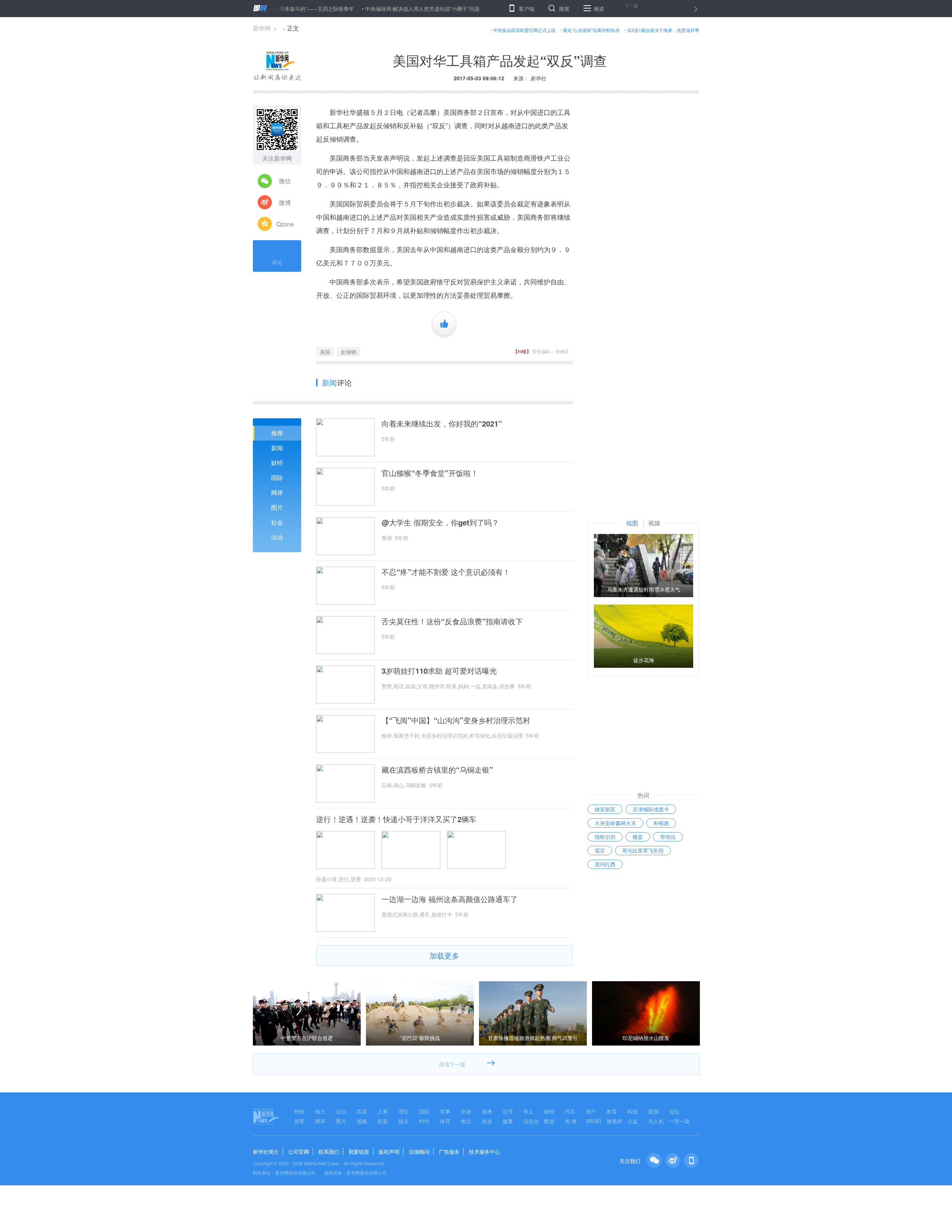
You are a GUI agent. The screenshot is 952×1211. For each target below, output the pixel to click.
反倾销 (348, 351)
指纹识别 (605, 836)
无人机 (656, 1121)
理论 (403, 1111)
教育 (612, 1111)
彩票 (382, 1121)
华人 (528, 1111)
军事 (445, 1111)
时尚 (424, 1121)
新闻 (277, 448)
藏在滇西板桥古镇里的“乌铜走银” (437, 769)
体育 (445, 1121)
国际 (277, 477)
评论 (277, 262)
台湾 (507, 1111)
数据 (549, 1121)
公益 (632, 1121)
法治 (277, 537)
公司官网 (298, 1151)
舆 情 (571, 1121)
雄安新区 (605, 809)
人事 (382, 1111)
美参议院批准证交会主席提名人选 (496, 8)
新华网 (262, 28)
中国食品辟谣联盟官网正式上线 (524, 30)
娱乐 (403, 1121)
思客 (299, 1121)
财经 (277, 462)
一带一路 (679, 1121)
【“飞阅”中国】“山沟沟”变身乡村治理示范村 (456, 720)
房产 (591, 1111)
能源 (653, 1111)
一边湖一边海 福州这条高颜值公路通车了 (450, 899)
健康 (507, 1121)
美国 (325, 351)
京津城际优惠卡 (651, 809)
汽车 (570, 1111)
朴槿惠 (661, 823)
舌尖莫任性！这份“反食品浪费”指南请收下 (452, 621)
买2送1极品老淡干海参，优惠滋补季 (663, 30)
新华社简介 (266, 1151)
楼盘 (638, 836)
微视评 (614, 1121)
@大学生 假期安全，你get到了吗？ (440, 522)
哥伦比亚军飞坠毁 (643, 850)
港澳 (487, 1111)
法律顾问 (419, 1151)
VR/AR (593, 1121)
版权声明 (389, 1151)
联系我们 (328, 1151)
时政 (299, 1111)
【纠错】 (522, 351)
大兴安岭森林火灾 (615, 823)
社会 (277, 522)
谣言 (600, 850)
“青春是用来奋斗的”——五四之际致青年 (274, 8)
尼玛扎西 (605, 864)
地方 (320, 1111)
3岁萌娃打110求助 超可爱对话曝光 (439, 671)
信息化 (531, 1121)
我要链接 (358, 1151)
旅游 (487, 1121)
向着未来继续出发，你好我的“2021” (442, 423)
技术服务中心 (484, 1151)
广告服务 (449, 1151)
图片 (277, 507)
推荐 (277, 433)
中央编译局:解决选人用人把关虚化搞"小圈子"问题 (388, 8)
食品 (466, 1121)
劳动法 (668, 836)
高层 (362, 1111)
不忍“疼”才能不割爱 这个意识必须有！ (446, 572)
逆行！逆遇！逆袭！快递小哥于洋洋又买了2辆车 (396, 819)
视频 (362, 1121)
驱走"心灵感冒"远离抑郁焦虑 (591, 30)
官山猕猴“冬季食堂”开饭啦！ (430, 473)
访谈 (466, 1111)
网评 (277, 492)
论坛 (674, 1111)
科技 (632, 1111)
